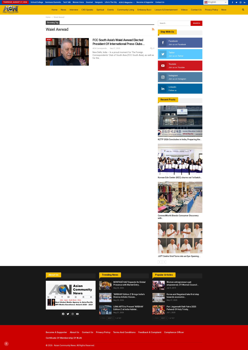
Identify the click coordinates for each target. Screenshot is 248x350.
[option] (180, 183)
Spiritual (100, 9)
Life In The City (111, 2)
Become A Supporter (145, 2)
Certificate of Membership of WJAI (64, 338)
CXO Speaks (87, 9)
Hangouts (99, 2)
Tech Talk (67, 2)
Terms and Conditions (124, 332)
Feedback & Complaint (149, 332)
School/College (37, 2)
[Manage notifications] (6, 343)
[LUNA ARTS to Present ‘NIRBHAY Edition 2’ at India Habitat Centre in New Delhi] (105, 310)
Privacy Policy (211, 9)
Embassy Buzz (144, 9)
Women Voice (78, 2)
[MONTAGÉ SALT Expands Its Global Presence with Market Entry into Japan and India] (105, 285)
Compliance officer (174, 332)
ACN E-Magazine (125, 2)
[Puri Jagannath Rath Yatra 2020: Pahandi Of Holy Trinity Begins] (158, 310)
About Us (53, 274)
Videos (184, 9)
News (63, 9)
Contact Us (159, 2)
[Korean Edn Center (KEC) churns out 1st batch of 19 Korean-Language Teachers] (180, 159)
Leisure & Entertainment (166, 9)
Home (54, 9)
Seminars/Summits (53, 2)
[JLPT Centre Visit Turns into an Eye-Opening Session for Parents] (180, 237)
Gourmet (89, 2)
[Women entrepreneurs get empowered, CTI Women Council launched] (158, 285)
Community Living (125, 9)
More (223, 9)
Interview (74, 9)
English (212, 2)
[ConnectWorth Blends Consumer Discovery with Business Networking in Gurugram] (180, 197)
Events (110, 9)
